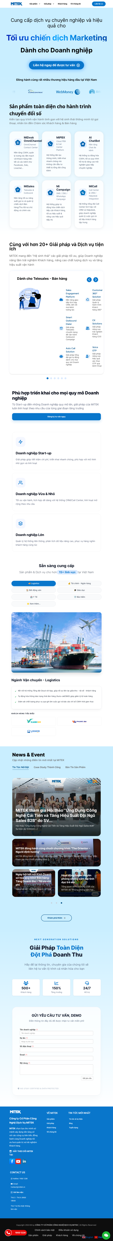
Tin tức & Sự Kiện (76, 1119)
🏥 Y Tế (33, 597)
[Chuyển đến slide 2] (56, 903)
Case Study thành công (47, 767)
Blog (70, 1123)
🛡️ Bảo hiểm (79, 597)
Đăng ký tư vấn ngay (57, 416)
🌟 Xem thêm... (34, 603)
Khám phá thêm (55, 918)
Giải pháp (50, 1123)
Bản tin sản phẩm (75, 767)
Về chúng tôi (51, 1132)
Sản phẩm (51, 1119)
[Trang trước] (89, 279)
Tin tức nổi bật (20, 767)
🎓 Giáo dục (79, 590)
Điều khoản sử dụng (68, 1230)
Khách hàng (51, 1128)
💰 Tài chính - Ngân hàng (79, 583)
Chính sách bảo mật (45, 1230)
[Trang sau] (95, 279)
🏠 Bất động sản (33, 590)
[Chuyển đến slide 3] (61, 903)
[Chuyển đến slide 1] (51, 903)
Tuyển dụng (73, 1128)
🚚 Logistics (33, 583)
